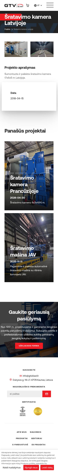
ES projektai (39, 445)
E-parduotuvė (20, 445)
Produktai (22, 438)
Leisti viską (47, 467)
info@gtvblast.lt (30, 376)
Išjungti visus (31, 467)
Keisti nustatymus (12, 467)
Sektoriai (36, 438)
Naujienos (35, 432)
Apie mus (22, 432)
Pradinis (7, 29)
